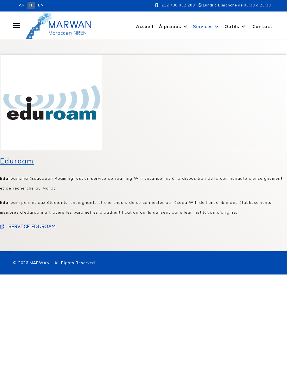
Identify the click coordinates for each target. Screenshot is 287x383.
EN (41, 5)
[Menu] (16, 25)
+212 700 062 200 (177, 5)
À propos (170, 26)
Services (203, 26)
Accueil (144, 26)
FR (31, 5)
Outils (231, 26)
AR (22, 5)
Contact (262, 26)
